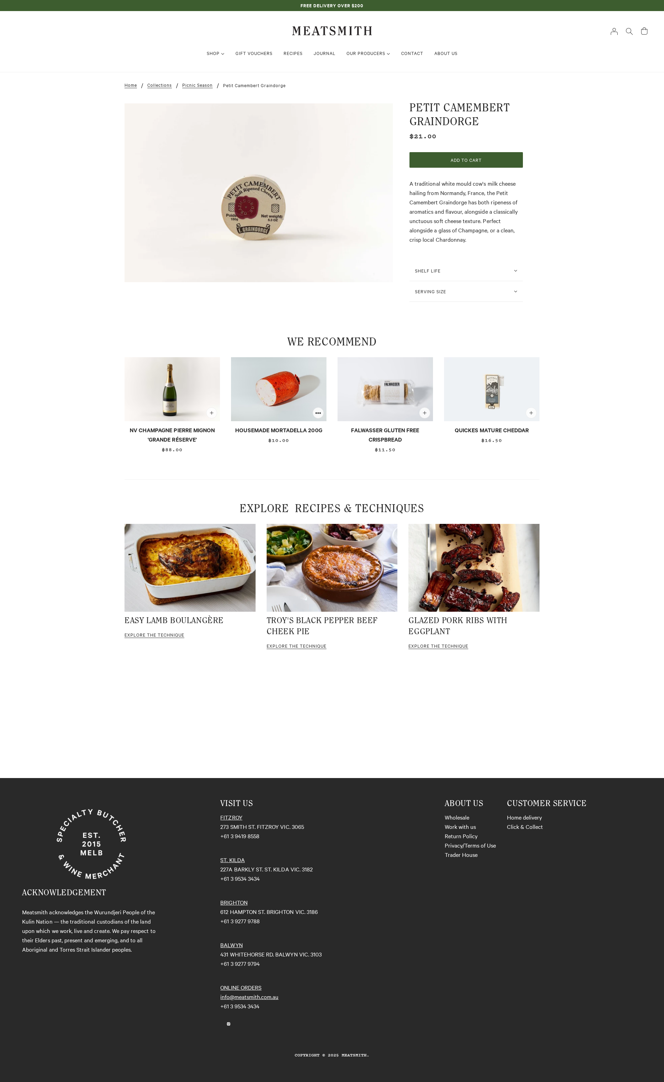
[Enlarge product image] (258, 192)
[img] (220, 1023)
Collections (159, 85)
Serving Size (430, 291)
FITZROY (231, 817)
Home (130, 85)
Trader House (461, 854)
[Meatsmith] (332, 30)
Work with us (460, 826)
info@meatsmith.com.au (249, 996)
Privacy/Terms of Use (470, 845)
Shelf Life (428, 270)
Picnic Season (197, 85)
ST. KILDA (232, 859)
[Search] (629, 31)
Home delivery (524, 817)
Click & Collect (525, 826)
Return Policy (461, 836)
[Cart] (644, 31)
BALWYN (231, 945)
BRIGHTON (233, 902)
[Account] (614, 31)
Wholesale (457, 817)
